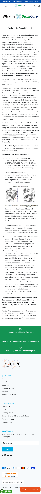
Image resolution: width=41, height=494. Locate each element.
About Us (5, 385)
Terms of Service (8, 419)
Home (4, 379)
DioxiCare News (8, 388)
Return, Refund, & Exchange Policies (15, 416)
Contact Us (6, 406)
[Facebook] (5, 455)
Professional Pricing (9, 394)
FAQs (4, 410)
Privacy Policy (7, 422)
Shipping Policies (8, 413)
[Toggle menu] (2, 6)
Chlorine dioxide (8, 47)
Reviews (5, 391)
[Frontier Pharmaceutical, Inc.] (20, 5)
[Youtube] (8, 455)
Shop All (5, 382)
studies (19, 313)
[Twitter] (2, 455)
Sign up (7, 449)
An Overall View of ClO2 (28, 82)
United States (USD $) (11, 482)
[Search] (6, 6)
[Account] (34, 6)
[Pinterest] (11, 455)
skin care (12, 135)
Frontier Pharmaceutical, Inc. (14, 487)
